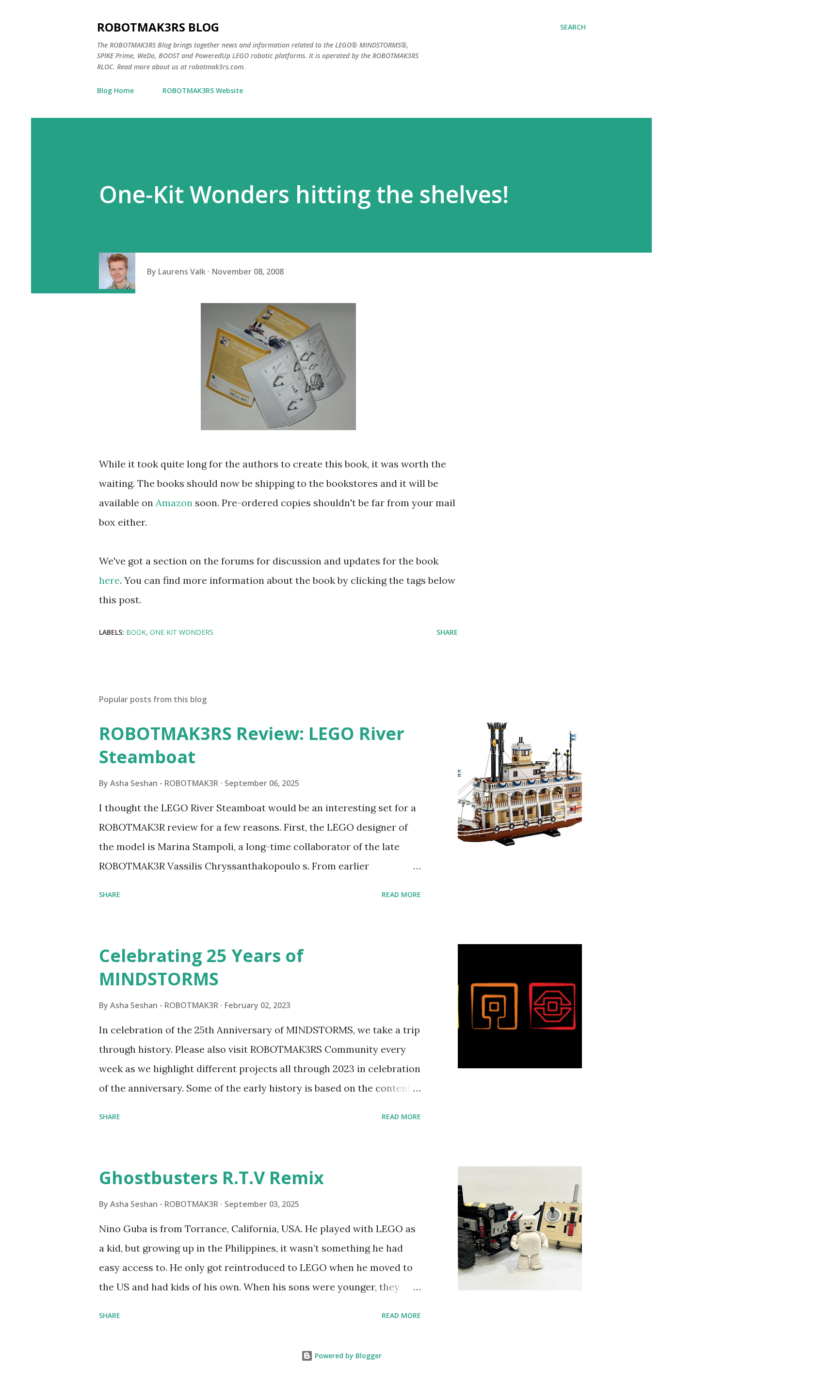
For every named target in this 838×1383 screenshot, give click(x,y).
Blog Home (115, 90)
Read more (401, 894)
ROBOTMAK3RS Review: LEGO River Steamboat (251, 745)
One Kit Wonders (181, 632)
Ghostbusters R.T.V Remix (211, 1178)
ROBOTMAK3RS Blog (158, 27)
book (136, 632)
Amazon (174, 503)
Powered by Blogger (347, 1355)
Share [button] (447, 632)
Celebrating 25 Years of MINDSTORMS (201, 967)
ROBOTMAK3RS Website (202, 90)
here (109, 580)
